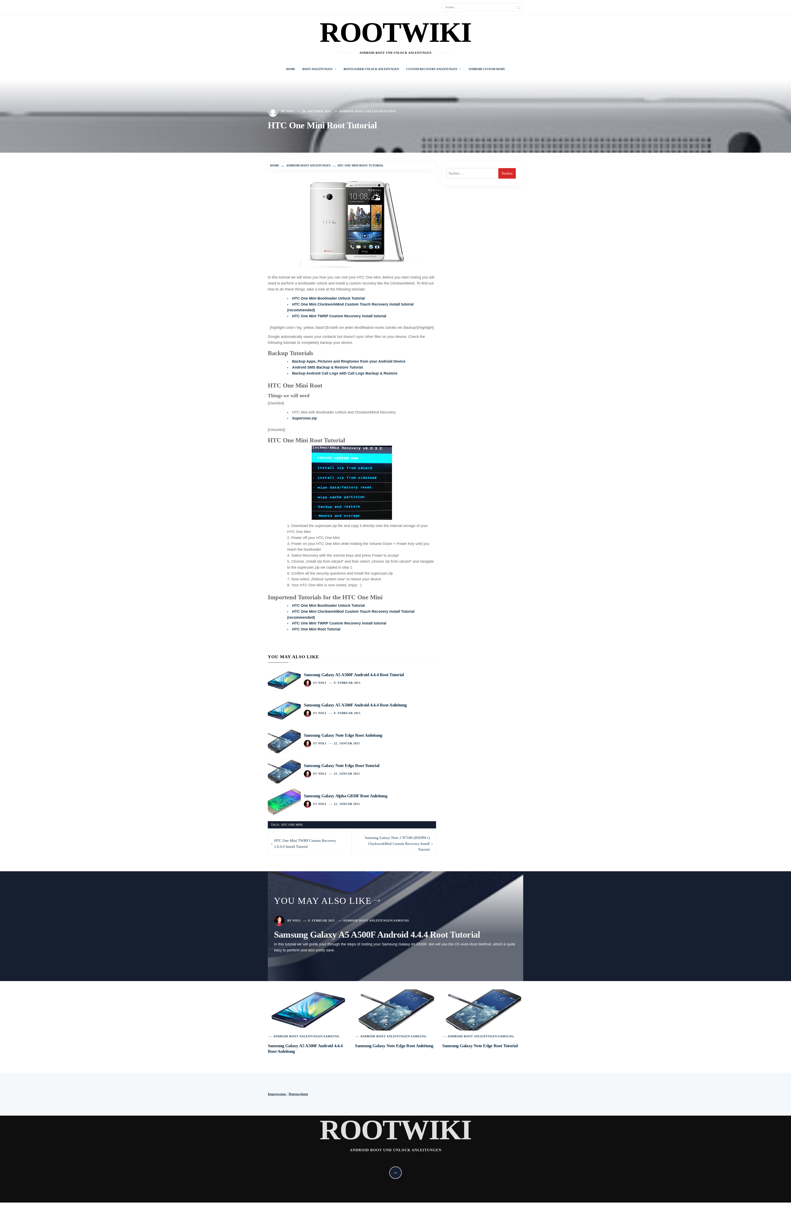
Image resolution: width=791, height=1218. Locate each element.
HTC (393, 111)
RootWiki (396, 32)
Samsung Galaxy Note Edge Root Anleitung (343, 735)
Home (290, 69)
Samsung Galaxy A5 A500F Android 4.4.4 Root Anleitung (355, 704)
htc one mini (292, 824)
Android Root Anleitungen (363, 111)
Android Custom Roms (486, 69)
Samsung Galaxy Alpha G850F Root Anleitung (345, 795)
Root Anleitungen (317, 69)
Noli (290, 111)
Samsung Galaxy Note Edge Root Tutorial (341, 765)
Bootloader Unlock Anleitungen (371, 69)
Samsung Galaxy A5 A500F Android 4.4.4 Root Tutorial (354, 674)
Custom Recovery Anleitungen (431, 69)
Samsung (401, 920)
